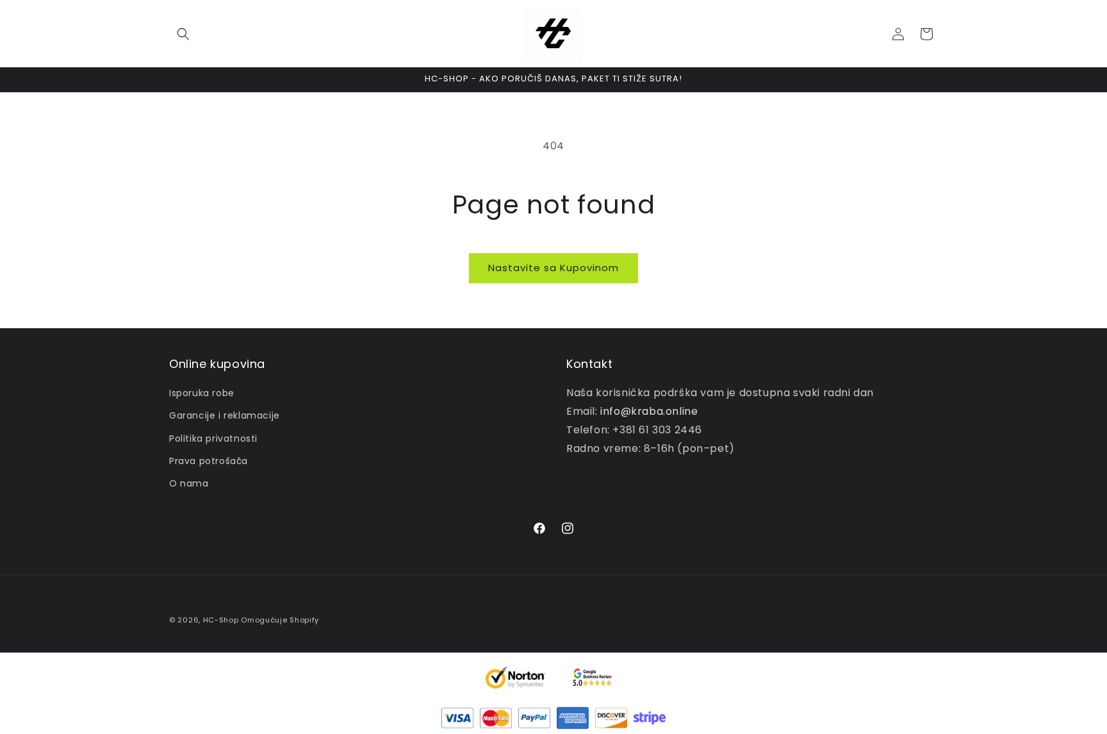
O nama (189, 483)
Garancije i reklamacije (224, 415)
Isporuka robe (201, 393)
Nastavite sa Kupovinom (553, 267)
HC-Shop (221, 620)
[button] (183, 34)
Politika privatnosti (213, 438)
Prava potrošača (208, 461)
